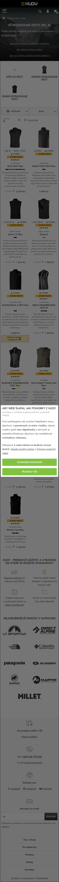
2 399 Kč (37, 333)
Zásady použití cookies (22, 449)
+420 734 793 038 (32, 756)
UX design (15, 878)
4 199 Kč (9, 487)
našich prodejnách (14, 605)
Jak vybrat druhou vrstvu (29, 49)
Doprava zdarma (12, 578)
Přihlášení (47, 11)
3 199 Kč (37, 487)
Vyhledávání (40, 11)
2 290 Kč (9, 547)
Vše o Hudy (29, 839)
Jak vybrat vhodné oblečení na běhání (29, 43)
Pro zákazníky (30, 847)
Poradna (29, 854)
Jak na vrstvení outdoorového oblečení (30, 55)
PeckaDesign (42, 878)
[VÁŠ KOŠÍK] (55, 11)
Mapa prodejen (29, 736)
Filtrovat (15, 111)
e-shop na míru (27, 878)
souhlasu (5, 826)
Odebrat (19, 120)
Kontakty (29, 869)
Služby (29, 862)
